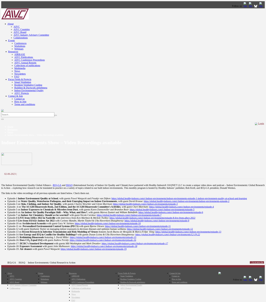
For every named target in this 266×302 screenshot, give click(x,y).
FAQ (16, 76)
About (10, 24)
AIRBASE (19, 54)
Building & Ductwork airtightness (30, 87)
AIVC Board (20, 32)
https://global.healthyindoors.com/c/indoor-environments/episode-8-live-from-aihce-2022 (152, 218)
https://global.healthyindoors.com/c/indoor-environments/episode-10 (108, 223)
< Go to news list (257, 262)
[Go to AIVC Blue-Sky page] (256, 6)
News (17, 71)
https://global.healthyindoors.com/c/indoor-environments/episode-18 (104, 246)
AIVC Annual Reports (25, 62)
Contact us (19, 98)
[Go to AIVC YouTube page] (250, 6)
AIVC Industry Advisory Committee (31, 35)
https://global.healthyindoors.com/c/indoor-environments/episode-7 (129, 215)
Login (261, 123)
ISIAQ (69, 185)
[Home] (15, 18)
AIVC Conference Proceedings (29, 60)
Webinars (18, 49)
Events (11, 40)
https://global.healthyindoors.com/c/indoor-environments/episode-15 (103, 237)
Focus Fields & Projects (19, 79)
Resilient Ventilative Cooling (28, 85)
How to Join (20, 101)
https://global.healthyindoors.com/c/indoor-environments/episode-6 (170, 212)
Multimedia (19, 68)
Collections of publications (27, 65)
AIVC (17, 26)
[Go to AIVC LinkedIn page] (245, 6)
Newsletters (20, 73)
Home (10, 126)
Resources (13, 51)
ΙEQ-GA (57, 185)
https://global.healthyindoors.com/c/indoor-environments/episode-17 (135, 243)
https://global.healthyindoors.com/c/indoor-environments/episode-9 (157, 220)
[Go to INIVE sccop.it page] (262, 6)
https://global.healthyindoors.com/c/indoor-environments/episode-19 (94, 249)
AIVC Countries (22, 29)
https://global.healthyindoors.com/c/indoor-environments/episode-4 (181, 206)
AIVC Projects (21, 93)
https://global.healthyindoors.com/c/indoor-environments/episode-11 (138, 226)
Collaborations (21, 37)
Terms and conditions (24, 104)
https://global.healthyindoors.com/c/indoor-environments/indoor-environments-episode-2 (186, 201)
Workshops (19, 46)
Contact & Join (15, 96)
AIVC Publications (23, 57)
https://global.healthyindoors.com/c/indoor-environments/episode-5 (162, 209)
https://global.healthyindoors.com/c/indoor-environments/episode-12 (160, 229)
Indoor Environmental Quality (29, 90)
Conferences (20, 43)
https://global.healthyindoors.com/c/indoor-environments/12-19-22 (167, 234)
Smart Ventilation (22, 82)
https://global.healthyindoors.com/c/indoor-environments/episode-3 (145, 204)
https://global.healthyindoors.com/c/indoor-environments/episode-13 (188, 231)
